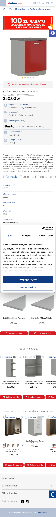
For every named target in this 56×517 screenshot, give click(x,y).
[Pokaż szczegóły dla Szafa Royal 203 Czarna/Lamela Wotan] (13, 425)
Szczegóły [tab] (26, 235)
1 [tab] (22, 77)
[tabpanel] (28, 54)
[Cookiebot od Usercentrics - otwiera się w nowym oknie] (41, 228)
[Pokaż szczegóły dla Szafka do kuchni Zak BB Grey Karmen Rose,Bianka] (34, 366)
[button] (52, 33)
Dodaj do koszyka (15, 333)
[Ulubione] (43, 3)
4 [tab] (30, 77)
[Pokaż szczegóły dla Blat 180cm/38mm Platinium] (14, 301)
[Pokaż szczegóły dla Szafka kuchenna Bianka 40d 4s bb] (34, 425)
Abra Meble (42, 513)
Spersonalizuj (26, 287)
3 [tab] (28, 77)
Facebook (22, 501)
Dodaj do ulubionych (20, 357)
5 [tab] (33, 77)
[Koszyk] (52, 3)
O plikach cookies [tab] (45, 235)
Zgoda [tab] (9, 235)
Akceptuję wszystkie (28, 279)
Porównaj (8, 357)
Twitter (27, 501)
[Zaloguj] (47, 3)
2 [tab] (25, 77)
